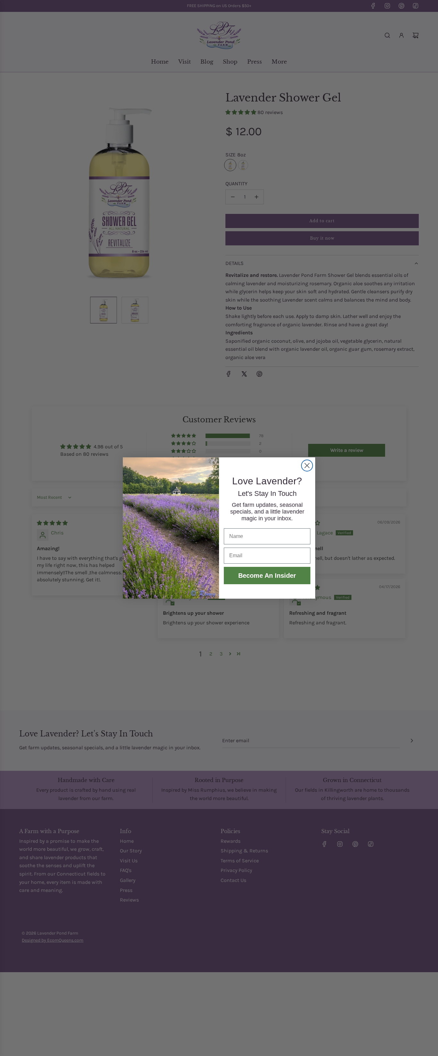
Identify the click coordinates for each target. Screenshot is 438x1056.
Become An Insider (267, 575)
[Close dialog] (307, 465)
